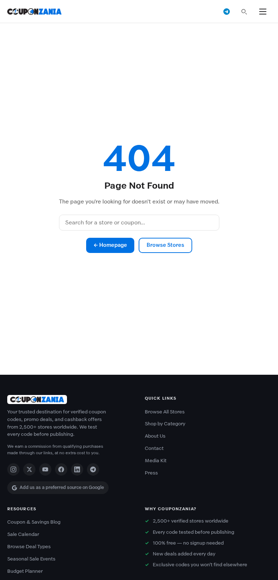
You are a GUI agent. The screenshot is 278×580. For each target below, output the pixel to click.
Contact (154, 448)
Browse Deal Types (29, 546)
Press (151, 473)
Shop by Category (165, 423)
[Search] (244, 12)
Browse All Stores (165, 411)
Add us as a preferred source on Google (62, 487)
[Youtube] (45, 469)
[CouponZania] (70, 399)
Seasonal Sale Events (31, 559)
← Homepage (110, 245)
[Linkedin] (77, 469)
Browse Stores (165, 245)
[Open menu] (263, 12)
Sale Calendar (23, 534)
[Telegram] (93, 469)
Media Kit (156, 460)
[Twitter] (29, 469)
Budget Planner (25, 571)
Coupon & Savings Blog (33, 522)
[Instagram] (13, 469)
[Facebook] (61, 469)
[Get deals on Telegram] (226, 11)
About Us (155, 436)
